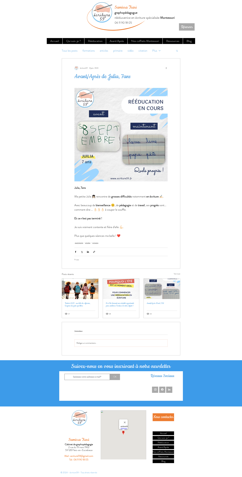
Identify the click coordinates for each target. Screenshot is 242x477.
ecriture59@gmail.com (81, 456)
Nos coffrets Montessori (163, 451)
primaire (118, 51)
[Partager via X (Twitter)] (82, 252)
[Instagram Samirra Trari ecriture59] (155, 389)
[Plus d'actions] (166, 68)
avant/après (79, 243)
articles (104, 51)
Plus (154, 51)
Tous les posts (70, 51)
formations (89, 51)
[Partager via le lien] (94, 252)
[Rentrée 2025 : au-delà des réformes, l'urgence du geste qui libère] (80, 289)
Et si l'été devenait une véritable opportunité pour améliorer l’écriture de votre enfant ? (120, 304)
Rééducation (163, 442)
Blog (163, 461)
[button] (177, 51)
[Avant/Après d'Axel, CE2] (162, 289)
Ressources (163, 456)
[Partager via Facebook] (75, 252)
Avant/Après (163, 447)
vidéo (130, 51)
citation (143, 51)
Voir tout (177, 273)
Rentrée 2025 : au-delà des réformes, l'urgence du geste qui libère (77, 304)
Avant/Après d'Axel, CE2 (155, 303)
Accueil (163, 433)
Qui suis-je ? (163, 437)
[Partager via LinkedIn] (88, 252)
